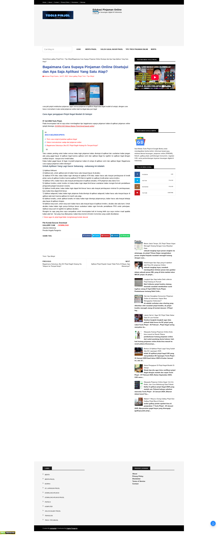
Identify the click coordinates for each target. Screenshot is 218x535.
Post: (95, 13)
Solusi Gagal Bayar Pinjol (111, 49)
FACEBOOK (145, 174)
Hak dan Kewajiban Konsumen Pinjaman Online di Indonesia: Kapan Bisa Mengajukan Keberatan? (158, 298)
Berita (153, 49)
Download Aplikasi (52, 493)
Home (44, 2)
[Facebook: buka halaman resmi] (137, 174)
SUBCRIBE (170, 192)
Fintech (48, 502)
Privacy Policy (65, 2)
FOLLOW (171, 180)
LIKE (172, 174)
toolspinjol (53, 528)
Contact (56, 2)
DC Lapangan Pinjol (52, 488)
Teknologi (49, 515)
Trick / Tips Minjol (66, 59)
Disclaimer (75, 2)
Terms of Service (138, 481)
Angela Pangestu (71, 528)
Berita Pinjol (91, 49)
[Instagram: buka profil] (137, 186)
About (50, 2)
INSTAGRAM (145, 186)
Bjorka (47, 484)
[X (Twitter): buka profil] (137, 180)
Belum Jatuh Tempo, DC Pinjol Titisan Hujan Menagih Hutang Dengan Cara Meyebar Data (159, 246)
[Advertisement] (134, 30)
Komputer (49, 506)
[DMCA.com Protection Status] (7, 534)
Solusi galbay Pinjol (53, 59)
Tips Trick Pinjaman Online (137, 49)
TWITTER (144, 180)
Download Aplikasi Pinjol (54, 497)
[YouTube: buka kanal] (137, 192)
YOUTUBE (144, 193)
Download (63, 223)
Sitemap (82, 2)
